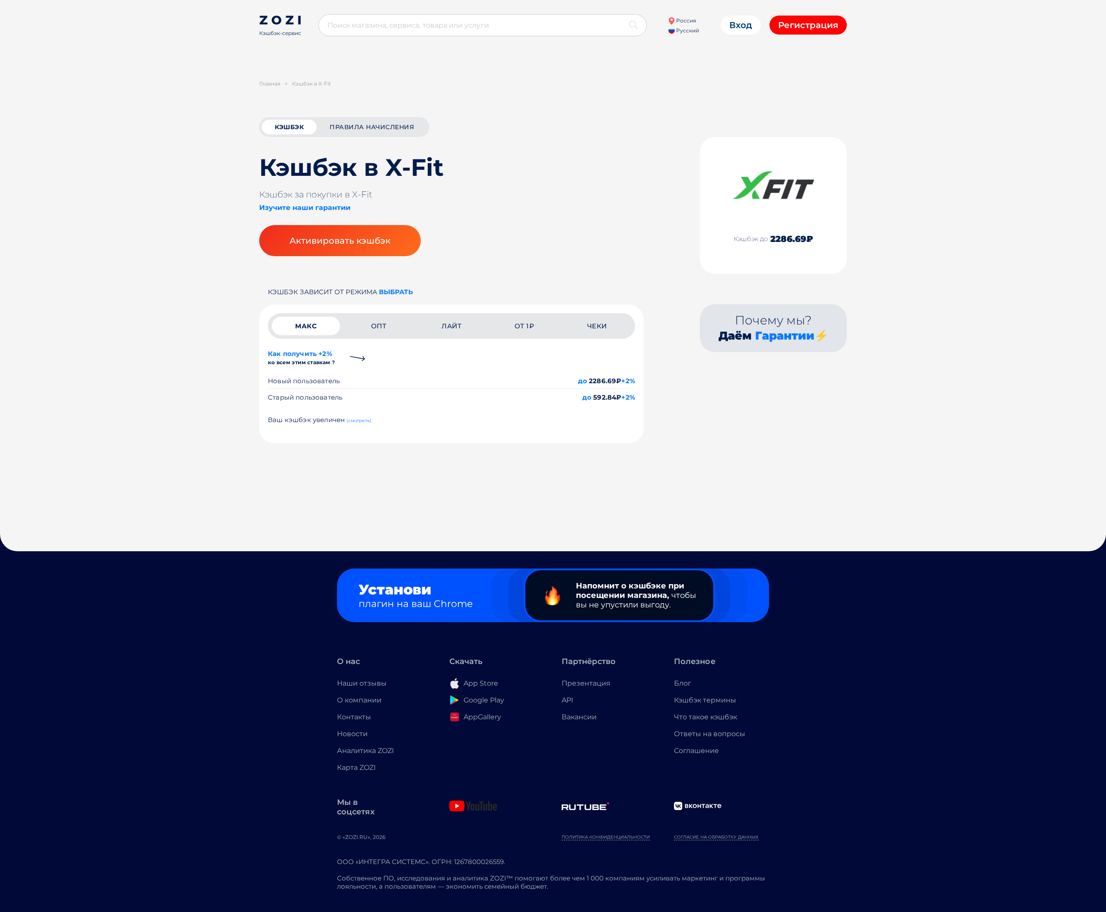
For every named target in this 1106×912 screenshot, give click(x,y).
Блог (682, 683)
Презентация (586, 683)
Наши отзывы (362, 683)
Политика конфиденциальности (606, 837)
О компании (359, 700)
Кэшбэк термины (705, 700)
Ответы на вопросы (709, 734)
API (567, 700)
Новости (352, 734)
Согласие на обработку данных (716, 837)
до (582, 381)
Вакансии (579, 717)
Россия (685, 20)
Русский (687, 30)
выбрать (396, 292)
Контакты (354, 717)
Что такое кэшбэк (705, 717)
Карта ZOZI (356, 767)
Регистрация (808, 25)
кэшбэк (289, 127)
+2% (628, 381)
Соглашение (696, 751)
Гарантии (784, 336)
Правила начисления (372, 127)
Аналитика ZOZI (365, 751)
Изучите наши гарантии (304, 207)
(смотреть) (358, 420)
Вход (740, 25)
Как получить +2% (301, 357)
